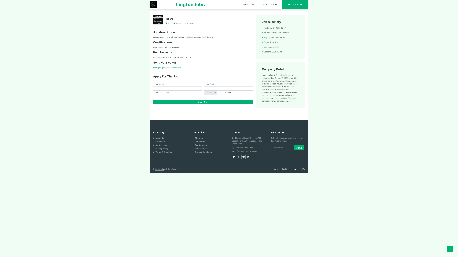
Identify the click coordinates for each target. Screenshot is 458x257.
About (254, 4)
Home (245, 4)
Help (294, 169)
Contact (275, 4)
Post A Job (293, 4)
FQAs (302, 169)
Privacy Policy (161, 148)
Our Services (161, 145)
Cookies (285, 169)
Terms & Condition (163, 152)
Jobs (263, 4)
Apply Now (203, 102)
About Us (159, 138)
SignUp (299, 148)
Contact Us (160, 141)
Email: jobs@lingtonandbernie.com (167, 67)
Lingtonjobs (159, 169)
